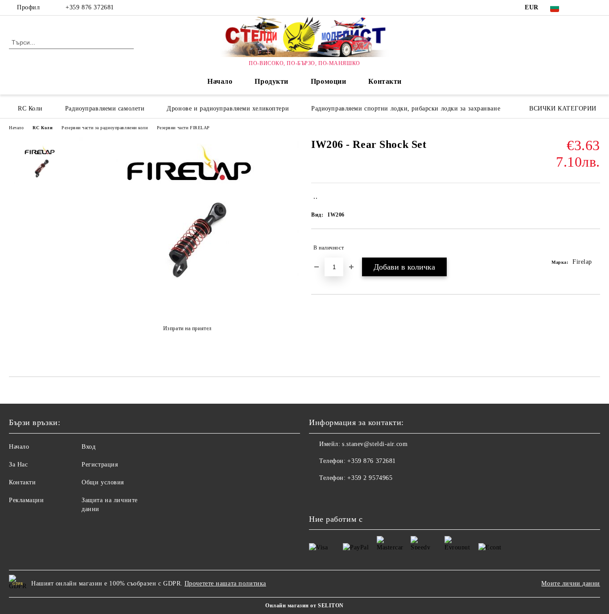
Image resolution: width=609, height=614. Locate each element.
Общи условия (103, 482)
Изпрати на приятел (187, 328)
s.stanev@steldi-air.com (374, 444)
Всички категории (563, 108)
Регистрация (100, 464)
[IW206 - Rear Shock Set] (187, 306)
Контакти (384, 81)
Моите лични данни (570, 583)
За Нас (18, 464)
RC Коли (43, 127)
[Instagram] (595, 7)
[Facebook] (582, 7)
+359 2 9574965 (369, 478)
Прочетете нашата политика (225, 583)
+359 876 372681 (90, 7)
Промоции (328, 81)
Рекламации (26, 500)
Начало (219, 81)
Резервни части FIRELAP (183, 127)
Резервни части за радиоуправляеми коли (105, 127)
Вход (88, 446)
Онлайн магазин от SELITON (304, 605)
